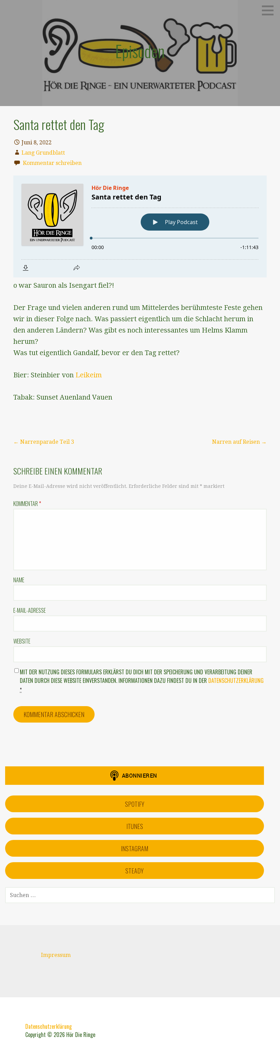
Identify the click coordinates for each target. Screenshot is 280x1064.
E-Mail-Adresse (29, 610)
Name (18, 580)
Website (21, 641)
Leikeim (88, 375)
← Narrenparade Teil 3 (43, 442)
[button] (270, 10)
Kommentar (27, 503)
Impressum (56, 955)
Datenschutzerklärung (236, 680)
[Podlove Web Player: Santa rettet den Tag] (140, 226)
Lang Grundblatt (43, 153)
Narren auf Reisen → (239, 442)
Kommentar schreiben (52, 163)
